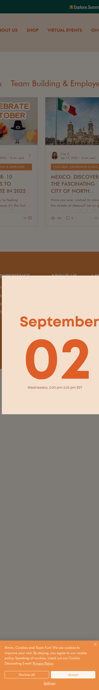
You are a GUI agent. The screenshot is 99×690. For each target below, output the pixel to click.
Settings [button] (49, 683)
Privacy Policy (43, 663)
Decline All (27, 675)
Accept (73, 675)
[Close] (92, 647)
